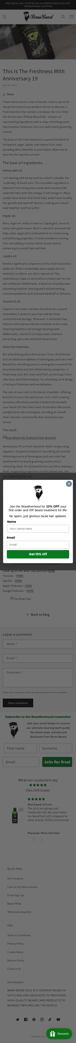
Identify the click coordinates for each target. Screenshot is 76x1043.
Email (11, 538)
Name (11, 522)
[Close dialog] (69, 483)
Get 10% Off (38, 554)
